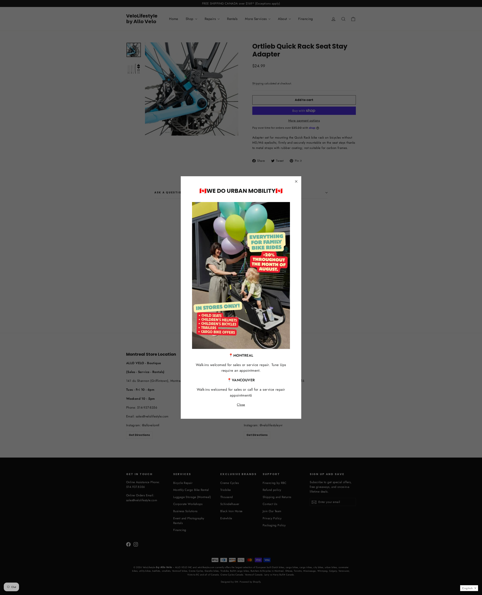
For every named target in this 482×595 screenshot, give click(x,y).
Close (241, 404)
